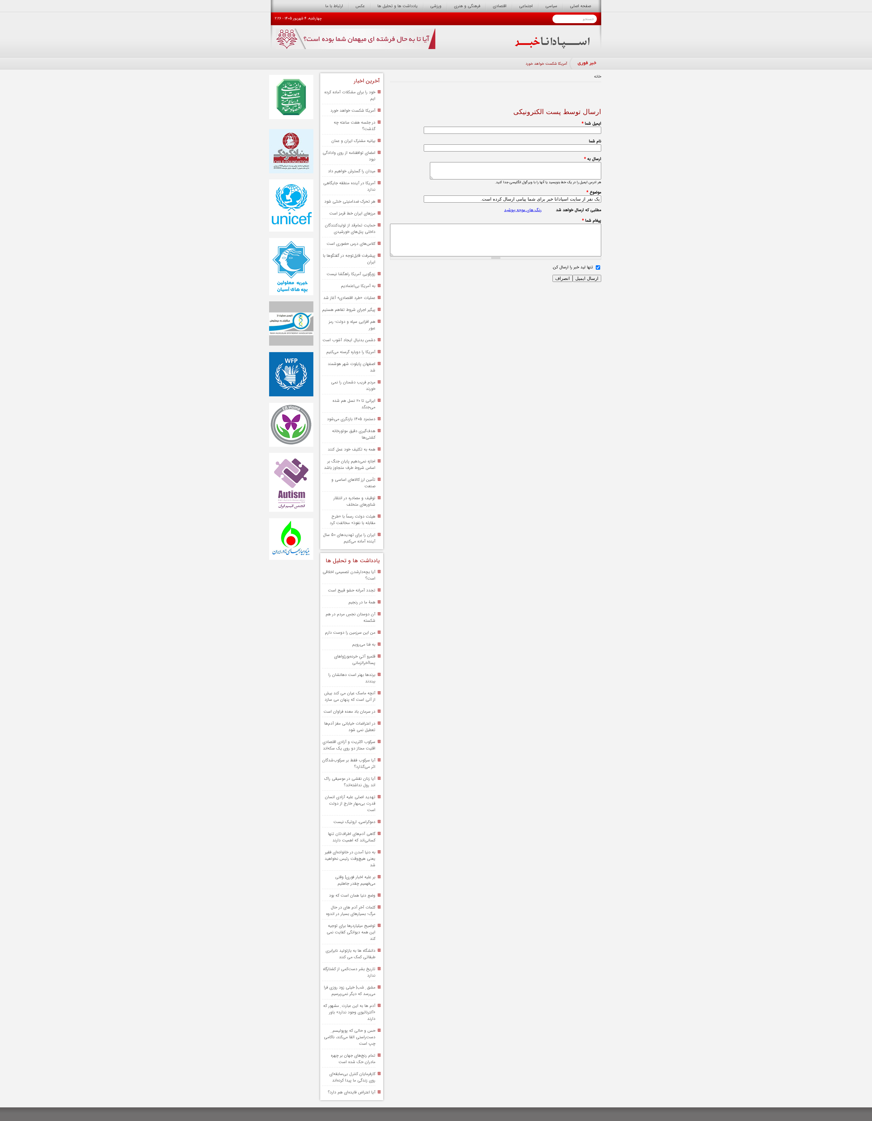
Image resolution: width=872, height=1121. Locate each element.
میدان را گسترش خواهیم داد (351, 171)
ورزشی (435, 6)
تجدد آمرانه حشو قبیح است (351, 590)
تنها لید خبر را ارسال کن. (572, 267)
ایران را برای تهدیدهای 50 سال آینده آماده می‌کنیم (349, 538)
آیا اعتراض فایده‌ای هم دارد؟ (351, 1092)
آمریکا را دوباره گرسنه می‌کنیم (350, 352)
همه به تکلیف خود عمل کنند (351, 449)
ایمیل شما (591, 123)
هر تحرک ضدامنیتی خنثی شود (349, 201)
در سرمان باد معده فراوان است (349, 711)
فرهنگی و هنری (467, 6)
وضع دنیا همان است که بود (352, 895)
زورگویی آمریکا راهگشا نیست (351, 274)
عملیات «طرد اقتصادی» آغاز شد (349, 298)
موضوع (594, 192)
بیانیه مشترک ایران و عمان (353, 141)
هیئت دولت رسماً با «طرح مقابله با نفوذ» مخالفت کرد (352, 519)
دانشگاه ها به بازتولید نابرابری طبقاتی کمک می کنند (350, 953)
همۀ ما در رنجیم (361, 602)
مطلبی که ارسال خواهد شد (578, 210)
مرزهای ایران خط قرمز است (352, 213)
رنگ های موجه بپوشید (523, 210)
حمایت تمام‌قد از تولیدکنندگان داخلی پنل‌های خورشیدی (350, 228)
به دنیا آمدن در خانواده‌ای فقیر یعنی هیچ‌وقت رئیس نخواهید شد (350, 858)
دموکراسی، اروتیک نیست (354, 822)
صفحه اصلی (580, 6)
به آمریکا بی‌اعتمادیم (358, 286)
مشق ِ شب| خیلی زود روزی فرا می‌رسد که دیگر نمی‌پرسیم (349, 990)
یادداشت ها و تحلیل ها (397, 6)
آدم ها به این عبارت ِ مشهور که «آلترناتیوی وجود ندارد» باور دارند (349, 1012)
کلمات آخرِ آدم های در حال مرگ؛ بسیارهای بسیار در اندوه (350, 910)
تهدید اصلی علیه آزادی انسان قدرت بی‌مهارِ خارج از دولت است (350, 803)
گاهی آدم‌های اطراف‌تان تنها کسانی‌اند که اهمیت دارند (351, 837)
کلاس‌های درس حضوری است (351, 243)
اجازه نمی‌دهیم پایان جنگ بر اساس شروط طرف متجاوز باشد (349, 464)
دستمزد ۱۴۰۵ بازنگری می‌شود (351, 419)
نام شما (595, 141)
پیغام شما (591, 220)
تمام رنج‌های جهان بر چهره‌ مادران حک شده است (353, 1058)
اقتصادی (500, 6)
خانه (597, 76)
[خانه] (552, 47)
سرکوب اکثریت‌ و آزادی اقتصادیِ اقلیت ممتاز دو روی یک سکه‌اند (349, 745)
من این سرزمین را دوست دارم (350, 632)
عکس (360, 6)
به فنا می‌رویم (363, 644)
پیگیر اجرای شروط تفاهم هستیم (348, 309)
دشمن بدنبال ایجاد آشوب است (349, 340)
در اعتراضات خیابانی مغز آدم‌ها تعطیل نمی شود (349, 726)
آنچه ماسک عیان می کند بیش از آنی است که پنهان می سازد (349, 696)
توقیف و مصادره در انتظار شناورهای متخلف (354, 501)
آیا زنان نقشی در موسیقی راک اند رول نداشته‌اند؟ (349, 781)
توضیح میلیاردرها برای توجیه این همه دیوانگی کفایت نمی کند (351, 932)
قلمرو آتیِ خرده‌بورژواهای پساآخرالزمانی (354, 659)
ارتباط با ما (334, 6)
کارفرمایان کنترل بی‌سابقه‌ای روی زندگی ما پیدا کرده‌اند (352, 1077)
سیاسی (551, 6)
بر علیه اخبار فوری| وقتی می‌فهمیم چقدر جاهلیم (355, 880)
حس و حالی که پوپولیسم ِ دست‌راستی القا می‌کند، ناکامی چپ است (349, 1037)
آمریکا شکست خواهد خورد (546, 64)
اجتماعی (526, 6)
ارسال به (592, 159)
